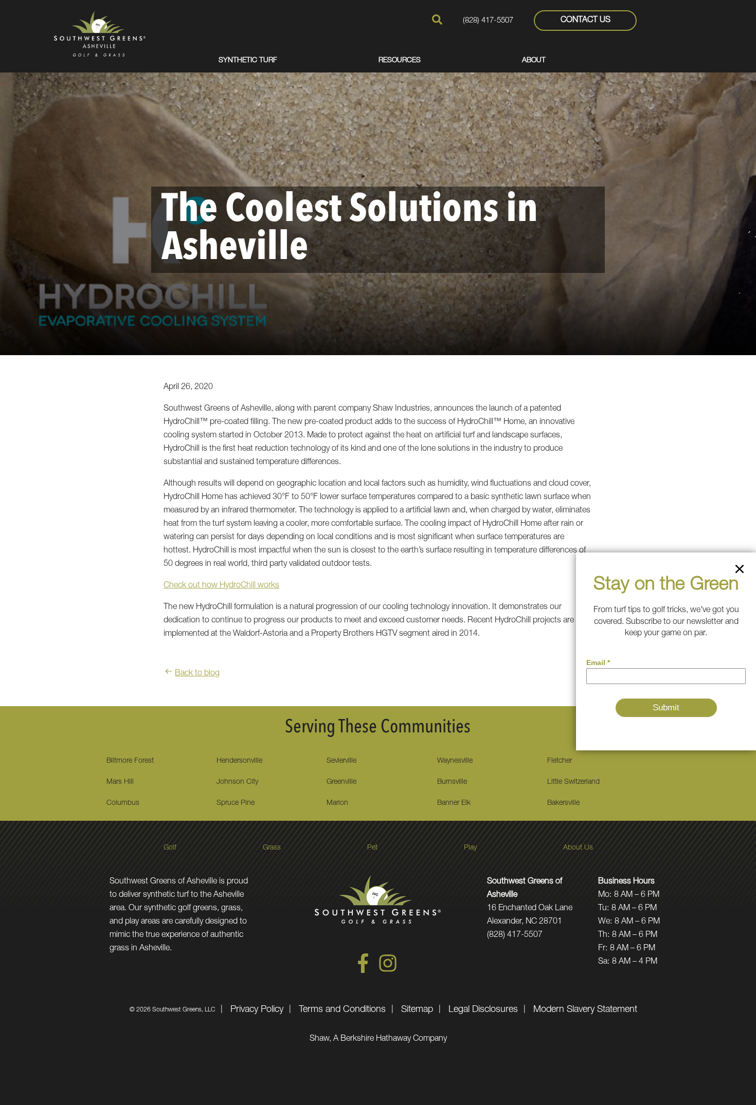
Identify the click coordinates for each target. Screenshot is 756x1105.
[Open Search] (437, 19)
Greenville (341, 782)
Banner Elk (454, 803)
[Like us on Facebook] (363, 971)
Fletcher (559, 761)
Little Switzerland (573, 782)
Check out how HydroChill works (221, 586)
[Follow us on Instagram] (388, 971)
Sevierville (341, 761)
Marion (337, 803)
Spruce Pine (236, 803)
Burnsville (452, 782)
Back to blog (197, 674)
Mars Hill (120, 782)
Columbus (122, 803)
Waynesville (455, 761)
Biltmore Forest (130, 761)
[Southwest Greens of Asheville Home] (100, 33)
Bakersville (563, 803)
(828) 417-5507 (488, 21)
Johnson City (237, 782)
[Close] (739, 571)
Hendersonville (239, 761)
